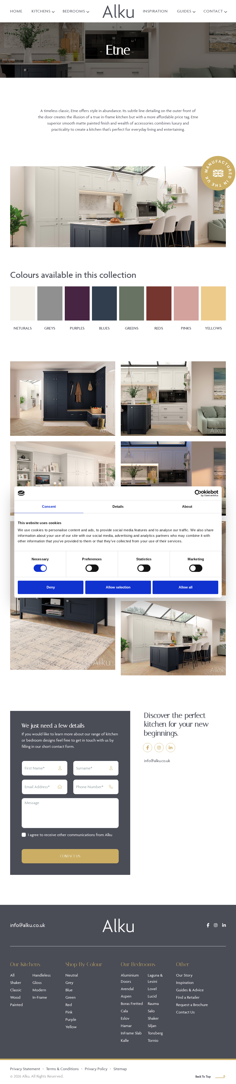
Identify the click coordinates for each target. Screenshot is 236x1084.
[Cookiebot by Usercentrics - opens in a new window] (198, 493)
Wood (15, 997)
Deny (51, 587)
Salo (151, 1011)
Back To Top (203, 1076)
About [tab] (187, 506)
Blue (69, 990)
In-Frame (39, 997)
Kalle (125, 1040)
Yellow (71, 1027)
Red (68, 1004)
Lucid (152, 996)
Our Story (184, 975)
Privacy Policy (96, 1068)
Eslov (125, 1018)
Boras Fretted (132, 1003)
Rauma (153, 1003)
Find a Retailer (188, 997)
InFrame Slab (131, 1033)
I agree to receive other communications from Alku (70, 834)
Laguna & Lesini (155, 978)
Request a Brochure (192, 1004)
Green (70, 997)
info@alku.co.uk (157, 760)
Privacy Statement (25, 1068)
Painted (16, 1004)
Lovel (152, 988)
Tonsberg (155, 1033)
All (12, 975)
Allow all (185, 587)
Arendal (127, 988)
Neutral (71, 975)
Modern (39, 990)
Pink (68, 1012)
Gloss (37, 982)
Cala (124, 1011)
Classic (15, 990)
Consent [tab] (49, 506)
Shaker (15, 982)
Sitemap (120, 1068)
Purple (70, 1019)
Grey (69, 982)
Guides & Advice (190, 990)
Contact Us (70, 856)
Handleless (41, 975)
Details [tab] (118, 506)
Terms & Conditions (62, 1068)
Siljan (152, 1025)
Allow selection (118, 587)
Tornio (153, 1040)
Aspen (126, 996)
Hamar (126, 1025)
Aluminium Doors (130, 978)
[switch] (92, 568)
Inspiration (185, 982)
